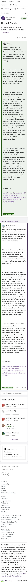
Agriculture (4, 4)
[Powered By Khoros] (14, 474)
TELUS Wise (5, 539)
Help (11, 469)
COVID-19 (4, 512)
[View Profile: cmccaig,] (3, 433)
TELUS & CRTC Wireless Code (11, 520)
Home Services (6, 13)
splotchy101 (16, 420)
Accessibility (5, 484)
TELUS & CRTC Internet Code (11, 515)
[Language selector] (11, 8)
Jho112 (8, 17)
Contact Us (4, 498)
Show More (6, 32)
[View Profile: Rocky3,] (3, 425)
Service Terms (5, 507)
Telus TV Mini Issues (12, 433)
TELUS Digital (5, 530)
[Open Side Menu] (2, 9)
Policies (3, 490)
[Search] (15, 9)
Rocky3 (13, 428)
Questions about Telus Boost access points (15, 418)
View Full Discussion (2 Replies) (10, 221)
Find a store (5, 503)
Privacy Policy (4, 469)
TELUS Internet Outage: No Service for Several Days (15, 404)
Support (3, 496)
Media (3, 488)
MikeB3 (14, 406)
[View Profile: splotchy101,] (3, 419)
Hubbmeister (16, 414)
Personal (4, 1)
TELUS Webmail (6, 536)
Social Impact (13, 4)
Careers (3, 486)
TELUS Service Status (8, 493)
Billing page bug (11, 411)
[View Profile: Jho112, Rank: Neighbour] (3, 18)
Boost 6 (8, 424)
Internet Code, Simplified (9, 517)
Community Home (5, 466)
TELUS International (7, 532)
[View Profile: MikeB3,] (3, 405)
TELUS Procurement (7, 534)
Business (11, 1)
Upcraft (8, 43)
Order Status (5, 510)
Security (3, 526)
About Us (4, 482)
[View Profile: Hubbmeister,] (3, 411)
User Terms (4, 505)
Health (18, 1)
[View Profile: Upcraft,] (4, 43)
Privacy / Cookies (6, 524)
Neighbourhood (6, 501)
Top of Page (15, 466)
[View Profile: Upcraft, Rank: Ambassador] (3, 226)
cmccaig (14, 435)
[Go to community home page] (6, 8)
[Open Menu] (26, 13)
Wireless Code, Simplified (9, 522)
